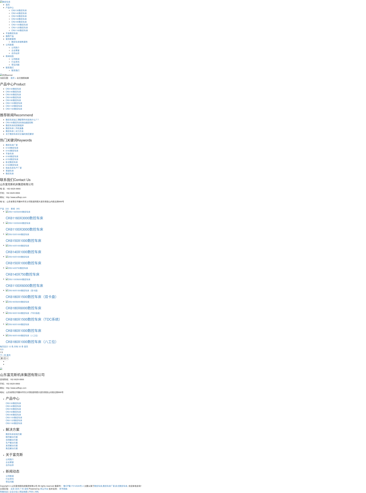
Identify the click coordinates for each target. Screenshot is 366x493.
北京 (13, 488)
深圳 (26, 488)
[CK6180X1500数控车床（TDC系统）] (23, 312)
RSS (31, 491)
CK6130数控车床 (19, 10)
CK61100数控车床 (19, 24)
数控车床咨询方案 (14, 434)
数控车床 (10, 173)
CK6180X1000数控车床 (23, 330)
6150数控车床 (12, 159)
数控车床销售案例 (19, 41)
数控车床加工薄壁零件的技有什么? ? (22, 119)
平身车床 (10, 153)
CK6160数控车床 (19, 18)
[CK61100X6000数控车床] (18, 278)
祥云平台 (44, 488)
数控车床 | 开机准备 (14, 128)
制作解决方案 (12, 436)
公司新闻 (15, 58)
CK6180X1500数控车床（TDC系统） (34, 319)
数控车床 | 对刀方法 (14, 131)
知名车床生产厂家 (14, 167)
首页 (8, 4)
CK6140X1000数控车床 (23, 251)
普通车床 (10, 170)
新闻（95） (16, 208)
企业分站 (14, 491)
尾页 (9, 355)
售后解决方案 (12, 448)
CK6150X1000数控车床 (23, 240)
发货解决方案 (12, 445)
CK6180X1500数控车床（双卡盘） (32, 296)
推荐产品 (10, 36)
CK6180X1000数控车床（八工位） (32, 341)
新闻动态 (10, 56)
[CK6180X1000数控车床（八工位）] (22, 335)
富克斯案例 (11, 38)
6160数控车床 (12, 164)
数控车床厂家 (12, 144)
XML (37, 491)
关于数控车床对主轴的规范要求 (20, 133)
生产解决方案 (12, 442)
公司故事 (10, 44)
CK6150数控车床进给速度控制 (19, 122)
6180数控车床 (12, 156)
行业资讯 (15, 61)
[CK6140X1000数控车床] (17, 245)
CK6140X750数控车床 (22, 274)
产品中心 (10, 7)
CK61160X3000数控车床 (24, 217)
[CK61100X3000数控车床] (18, 222)
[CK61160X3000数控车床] (18, 211)
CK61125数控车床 (19, 27)
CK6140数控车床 (19, 13)
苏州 (17, 488)
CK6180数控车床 (19, 21)
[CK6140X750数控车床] (17, 267)
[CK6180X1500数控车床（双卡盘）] (22, 290)
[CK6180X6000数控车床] (17, 301)
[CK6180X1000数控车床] (17, 323)
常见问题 (15, 64)
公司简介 (15, 47)
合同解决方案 (12, 439)
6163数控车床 (12, 150)
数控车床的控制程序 (15, 125)
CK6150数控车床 (19, 16)
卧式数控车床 (12, 162)
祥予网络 (63, 488)
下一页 (3, 355)
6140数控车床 (12, 147)
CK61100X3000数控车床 (24, 229)
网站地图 (23, 491)
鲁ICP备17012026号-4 (73, 485)
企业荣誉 (15, 50)
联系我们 (10, 67)
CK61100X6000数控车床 (24, 285)
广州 (22, 488)
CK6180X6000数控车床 (23, 307)
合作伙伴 (15, 53)
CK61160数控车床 (19, 30)
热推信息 (4, 491)
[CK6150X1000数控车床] (17, 233)
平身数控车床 (12, 33)
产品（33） (5, 208)
